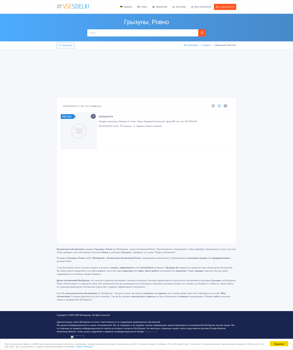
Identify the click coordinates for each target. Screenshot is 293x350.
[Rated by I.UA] (77, 338)
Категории (181, 6)
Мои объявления (202, 6)
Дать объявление (225, 6)
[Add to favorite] (93, 116)
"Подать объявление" (165, 252)
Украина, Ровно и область (149, 126)
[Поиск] (202, 32)
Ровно (144, 6)
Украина (128, 6)
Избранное (67, 45)
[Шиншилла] (79, 131)
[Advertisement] (146, 72)
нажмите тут (150, 331)
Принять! (279, 344)
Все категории (191, 45)
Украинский (161, 6)
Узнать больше (84, 346)
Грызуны (206, 45)
